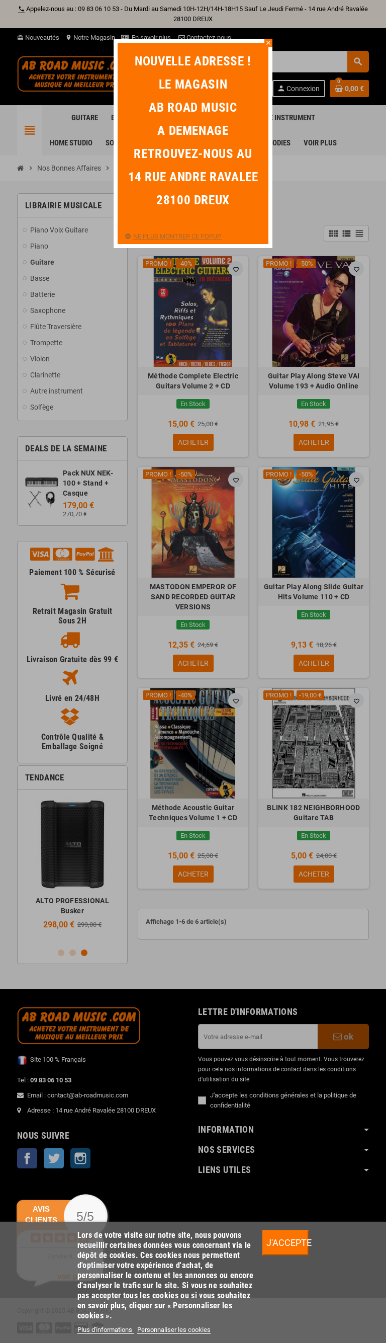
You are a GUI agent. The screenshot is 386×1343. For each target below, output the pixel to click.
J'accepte (287, 1242)
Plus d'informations (105, 1329)
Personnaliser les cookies (174, 1329)
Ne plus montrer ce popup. (177, 236)
